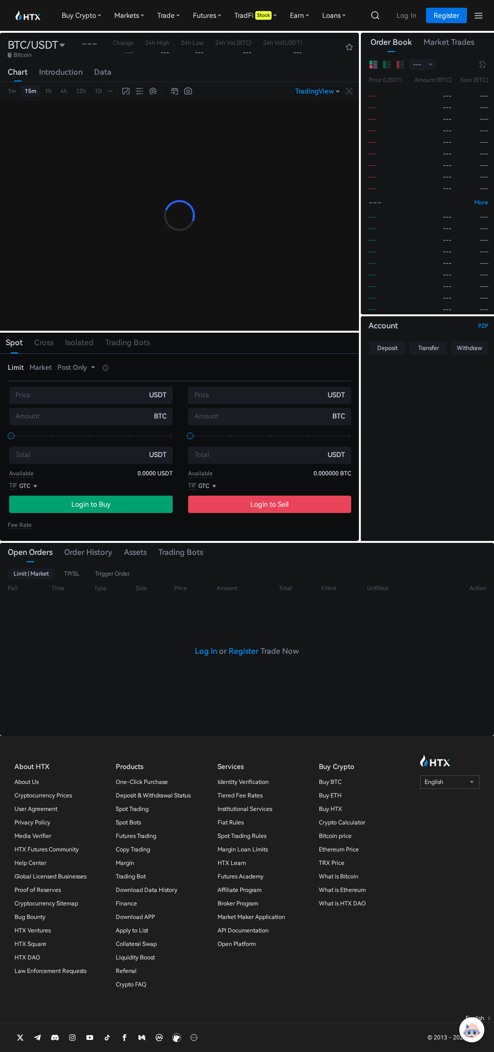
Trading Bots (180, 552)
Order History (88, 552)
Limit (16, 367)
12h (81, 91)
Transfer (428, 348)
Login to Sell (269, 504)
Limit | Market (31, 573)
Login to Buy (90, 504)
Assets (135, 552)
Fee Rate (20, 525)
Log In (206, 651)
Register (244, 651)
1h (48, 91)
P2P (483, 326)
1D (98, 91)
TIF (13, 485)
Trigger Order (112, 573)
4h (63, 91)
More (481, 202)
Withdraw (469, 348)
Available (21, 473)
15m (30, 91)
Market (40, 367)
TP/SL (72, 573)
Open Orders (30, 552)
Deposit (387, 348)
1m (12, 91)
